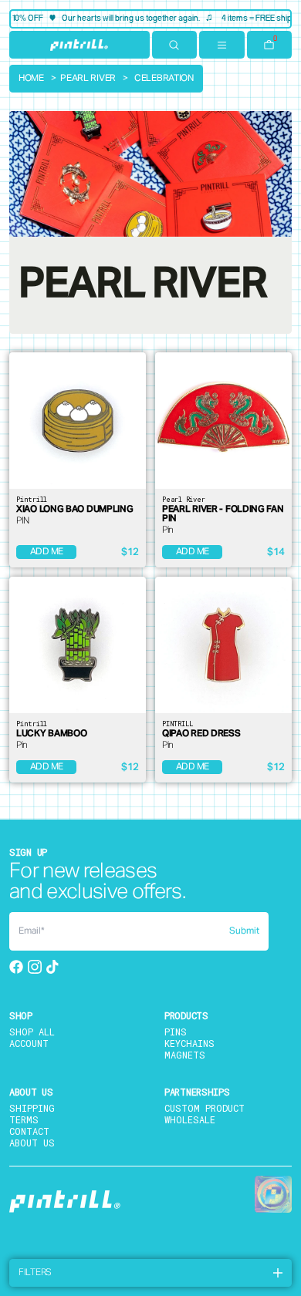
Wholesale (189, 1119)
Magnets (184, 1055)
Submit (244, 931)
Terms (24, 1119)
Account (29, 1043)
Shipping (32, 1108)
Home (31, 78)
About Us (32, 1142)
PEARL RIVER (88, 78)
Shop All (32, 1031)
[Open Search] (175, 45)
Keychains (189, 1043)
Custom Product (204, 1108)
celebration (164, 78)
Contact (29, 1131)
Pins (175, 1031)
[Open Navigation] (222, 45)
